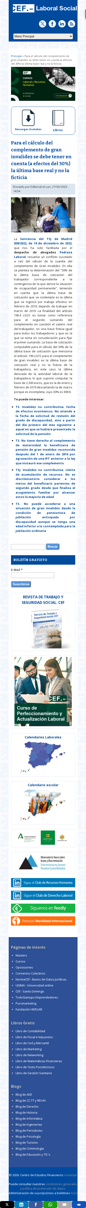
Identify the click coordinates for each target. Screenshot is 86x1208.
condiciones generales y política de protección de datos (48, 1186)
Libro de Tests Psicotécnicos (35, 1067)
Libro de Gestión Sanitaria (34, 1073)
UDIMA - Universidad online (34, 985)
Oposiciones (24, 967)
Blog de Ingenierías (29, 1124)
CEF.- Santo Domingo (30, 991)
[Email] (65, 1204)
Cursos (20, 961)
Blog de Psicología (28, 1136)
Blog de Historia (26, 1112)
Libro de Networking (29, 1055)
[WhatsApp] (50, 1204)
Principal (16, 56)
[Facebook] (36, 1204)
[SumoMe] (79, 1204)
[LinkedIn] (21, 1204)
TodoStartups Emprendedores (37, 997)
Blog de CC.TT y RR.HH (31, 1100)
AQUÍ (74, 1193)
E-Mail (16, 570)
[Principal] (44, 13)
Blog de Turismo (27, 1142)
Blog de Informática (29, 1118)
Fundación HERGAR (29, 1009)
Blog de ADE (24, 1094)
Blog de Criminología (30, 1148)
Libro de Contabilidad (30, 1031)
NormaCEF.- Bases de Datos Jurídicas (41, 979)
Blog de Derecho (27, 1106)
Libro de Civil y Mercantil (32, 1043)
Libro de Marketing (29, 1049)
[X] (7, 1204)
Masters (21, 955)
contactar (70, 1175)
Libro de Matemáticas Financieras (39, 1061)
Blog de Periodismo (29, 1130)
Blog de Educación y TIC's (33, 1154)
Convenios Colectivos (30, 973)
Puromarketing (26, 1003)
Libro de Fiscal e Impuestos (34, 1037)
